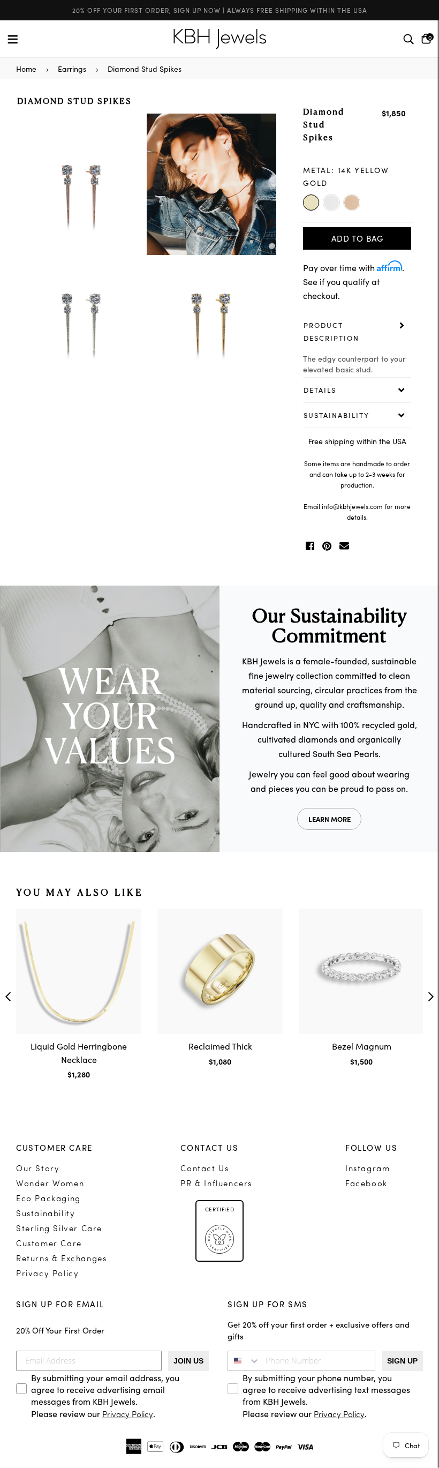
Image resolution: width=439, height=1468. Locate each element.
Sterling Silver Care (59, 1229)
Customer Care (49, 1244)
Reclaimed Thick (220, 1046)
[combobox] (244, 1360)
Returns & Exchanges (61, 1259)
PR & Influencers (216, 1184)
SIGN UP (402, 1361)
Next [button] (431, 996)
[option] (146, 250)
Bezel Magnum (361, 1046)
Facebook (366, 1184)
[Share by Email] (344, 546)
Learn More (329, 819)
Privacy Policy (47, 1274)
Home (26, 68)
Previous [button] (8, 996)
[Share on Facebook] (310, 546)
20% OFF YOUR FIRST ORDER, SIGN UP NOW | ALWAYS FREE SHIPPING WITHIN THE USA (219, 9)
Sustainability (45, 1214)
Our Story (37, 1169)
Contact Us (204, 1169)
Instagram (367, 1169)
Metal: (346, 176)
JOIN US (188, 1361)
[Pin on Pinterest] (327, 546)
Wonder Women (50, 1184)
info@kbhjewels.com (352, 506)
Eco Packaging (48, 1199)
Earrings (72, 68)
